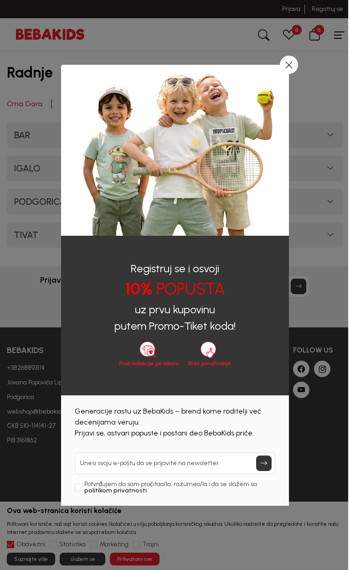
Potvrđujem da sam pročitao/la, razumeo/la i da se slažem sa (170, 487)
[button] (289, 65)
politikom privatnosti (115, 490)
